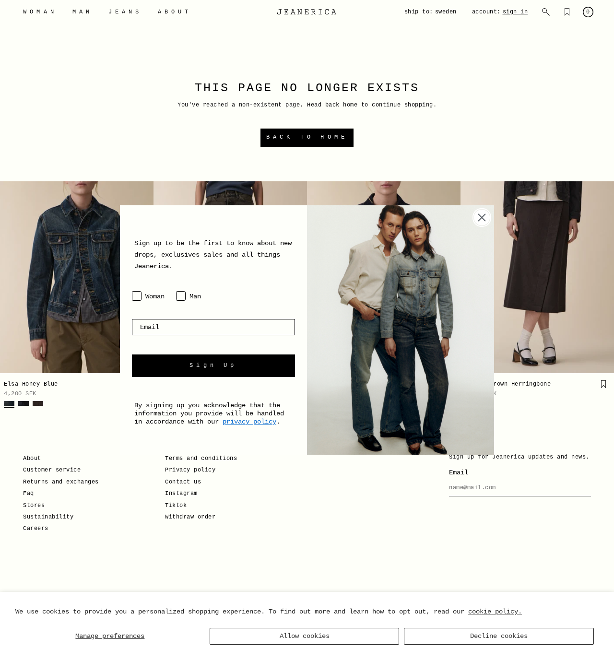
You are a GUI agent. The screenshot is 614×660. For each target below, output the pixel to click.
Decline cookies (499, 636)
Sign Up (213, 365)
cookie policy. (495, 611)
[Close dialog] (481, 217)
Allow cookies (305, 636)
